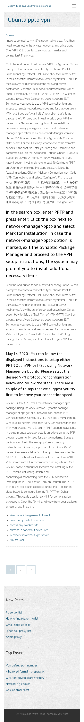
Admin (10, 35)
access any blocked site (24, 525)
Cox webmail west (17, 690)
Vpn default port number (21, 665)
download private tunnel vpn (27, 520)
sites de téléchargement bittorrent (30, 515)
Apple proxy (14, 637)
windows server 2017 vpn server (29, 535)
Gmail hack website (18, 624)
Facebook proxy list (18, 630)
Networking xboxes (18, 683)
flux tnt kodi (17, 540)
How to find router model (22, 618)
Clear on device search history (25, 677)
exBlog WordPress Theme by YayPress (45, 713)
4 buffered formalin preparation (25, 671)
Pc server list (14, 612)
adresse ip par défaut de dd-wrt (29, 530)
